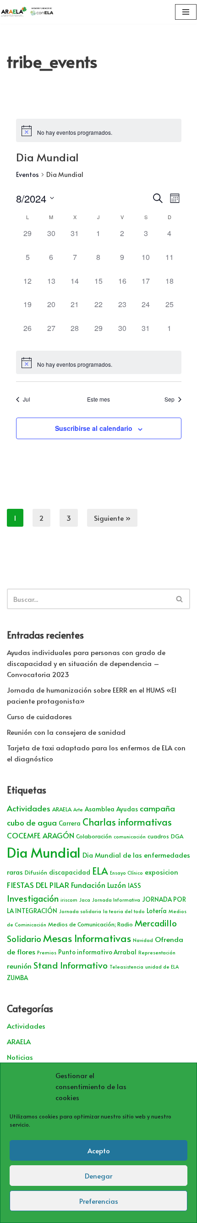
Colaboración (94, 836)
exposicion (161, 871)
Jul (26, 399)
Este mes (98, 399)
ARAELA (61, 809)
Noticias (20, 1057)
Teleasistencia (126, 966)
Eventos (27, 174)
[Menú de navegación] (186, 12)
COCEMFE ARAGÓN (40, 835)
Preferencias (98, 1201)
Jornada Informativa (116, 899)
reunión (19, 965)
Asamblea (100, 808)
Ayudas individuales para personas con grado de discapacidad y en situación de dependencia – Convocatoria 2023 (86, 663)
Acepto (99, 1150)
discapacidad (69, 872)
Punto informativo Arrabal (97, 952)
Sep (169, 399)
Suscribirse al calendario (93, 428)
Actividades (28, 808)
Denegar (98, 1175)
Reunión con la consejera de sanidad (66, 732)
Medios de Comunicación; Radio (90, 924)
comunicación (130, 836)
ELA (100, 870)
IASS (134, 885)
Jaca (84, 899)
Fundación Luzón (98, 885)
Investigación (33, 898)
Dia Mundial (44, 852)
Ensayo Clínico (126, 872)
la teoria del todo (124, 911)
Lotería (157, 910)
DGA (177, 836)
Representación (156, 952)
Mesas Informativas (87, 938)
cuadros (158, 836)
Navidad (143, 940)
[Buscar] (180, 599)
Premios (46, 952)
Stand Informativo (70, 965)
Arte (78, 809)
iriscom (68, 899)
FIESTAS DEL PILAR (38, 884)
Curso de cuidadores (39, 716)
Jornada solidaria (80, 911)
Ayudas (127, 808)
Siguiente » (112, 518)
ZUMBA (17, 977)
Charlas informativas (127, 821)
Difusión (36, 872)
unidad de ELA (162, 966)
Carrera (70, 823)
